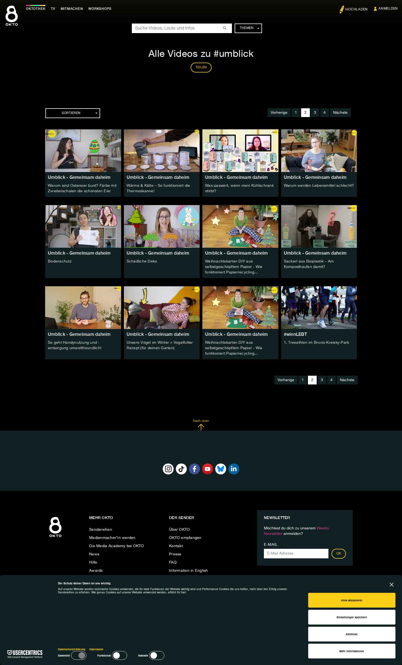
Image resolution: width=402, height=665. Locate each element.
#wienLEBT (295, 334)
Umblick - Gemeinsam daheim (79, 177)
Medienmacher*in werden (112, 538)
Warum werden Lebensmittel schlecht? (319, 186)
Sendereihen (100, 530)
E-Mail (271, 545)
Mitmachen (72, 9)
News (94, 554)
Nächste (340, 113)
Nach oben (201, 421)
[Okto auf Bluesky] (220, 468)
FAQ (173, 562)
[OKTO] (11, 20)
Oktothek (35, 9)
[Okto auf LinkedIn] (233, 468)
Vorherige (279, 113)
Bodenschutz (60, 261)
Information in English (188, 571)
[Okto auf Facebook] (194, 468)
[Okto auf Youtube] (207, 468)
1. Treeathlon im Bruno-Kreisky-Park (316, 343)
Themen (247, 28)
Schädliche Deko (142, 261)
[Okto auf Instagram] (168, 468)
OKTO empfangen (185, 538)
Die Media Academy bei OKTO (116, 546)
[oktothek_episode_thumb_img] (83, 150)
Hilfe (93, 562)
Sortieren (71, 113)
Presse (175, 554)
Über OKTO (179, 530)
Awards (96, 571)
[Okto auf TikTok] (181, 468)
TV (53, 9)
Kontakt (176, 546)
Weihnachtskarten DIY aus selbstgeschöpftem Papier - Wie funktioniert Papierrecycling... (234, 266)
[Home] (55, 537)
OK (338, 553)
